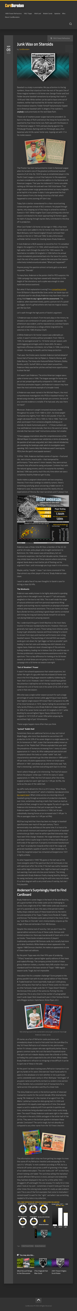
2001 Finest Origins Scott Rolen (59, 1272)
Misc (63, 13)
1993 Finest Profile (27, 1246)
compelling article (59, 289)
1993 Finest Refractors (13, 13)
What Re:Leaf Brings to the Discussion (24, 1272)
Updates (57, 13)
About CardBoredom (12, 17)
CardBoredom (24, 49)
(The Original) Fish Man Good (41, 1272)
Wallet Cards (47, 13)
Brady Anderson (40, 1246)
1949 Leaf (37, 13)
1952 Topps (28, 13)
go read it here (23, 794)
